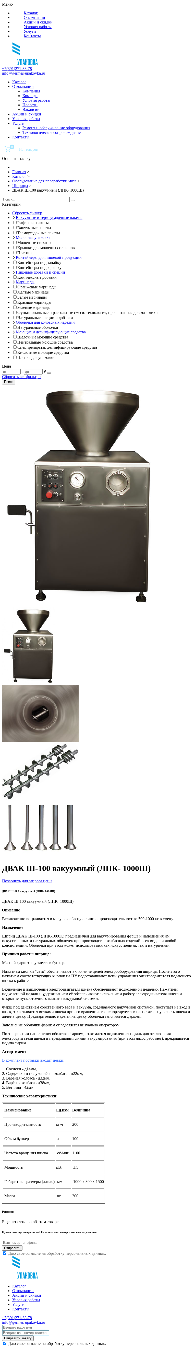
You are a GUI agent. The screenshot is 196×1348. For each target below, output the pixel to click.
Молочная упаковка (33, 237)
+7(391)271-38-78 (17, 68)
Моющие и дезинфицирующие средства (51, 332)
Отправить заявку (18, 1338)
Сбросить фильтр (27, 213)
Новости (30, 105)
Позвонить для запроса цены (27, 881)
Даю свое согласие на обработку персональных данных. (57, 1253)
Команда (30, 95)
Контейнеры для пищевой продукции (49, 257)
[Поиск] (73, 200)
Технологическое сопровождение (51, 132)
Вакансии (31, 109)
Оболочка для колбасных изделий (45, 322)
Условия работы (38, 27)
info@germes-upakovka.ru (23, 73)
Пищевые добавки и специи (40, 272)
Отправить (12, 1248)
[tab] (98, 204)
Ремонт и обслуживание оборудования (56, 128)
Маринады (25, 282)
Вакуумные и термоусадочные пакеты (49, 217)
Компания (31, 91)
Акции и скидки (38, 22)
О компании (34, 17)
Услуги (30, 31)
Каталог (31, 13)
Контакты (32, 36)
